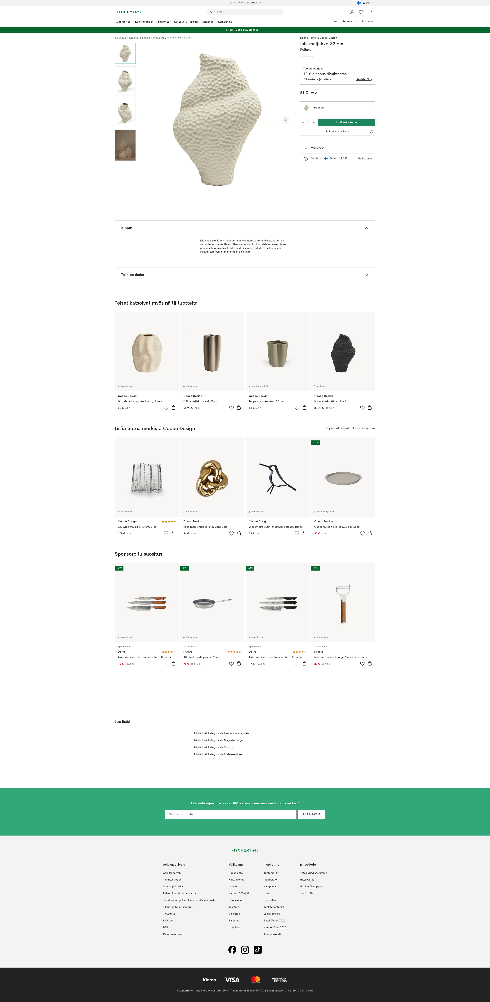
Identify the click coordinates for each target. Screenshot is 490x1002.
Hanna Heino (308, 38)
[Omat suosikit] (361, 12)
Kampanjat (225, 21)
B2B (165, 927)
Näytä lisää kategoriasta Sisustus (214, 747)
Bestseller (270, 900)
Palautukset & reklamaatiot (179, 893)
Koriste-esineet (139, 37)
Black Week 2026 (274, 920)
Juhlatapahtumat (274, 907)
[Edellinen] (149, 120)
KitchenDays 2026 (275, 927)
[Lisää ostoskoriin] (173, 407)
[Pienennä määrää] (302, 122)
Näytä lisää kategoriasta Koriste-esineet (218, 754)
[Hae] (211, 12)
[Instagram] (245, 950)
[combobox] (366, 3)
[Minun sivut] (352, 12)
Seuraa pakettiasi (173, 886)
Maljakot (158, 37)
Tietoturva (169, 913)
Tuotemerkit (350, 21)
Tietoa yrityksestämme (313, 873)
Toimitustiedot (172, 880)
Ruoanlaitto (123, 21)
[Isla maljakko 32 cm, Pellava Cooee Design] (217, 119)
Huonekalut (236, 900)
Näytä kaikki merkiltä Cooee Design (347, 428)
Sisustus (207, 21)
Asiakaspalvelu (172, 873)
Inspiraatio (368, 21)
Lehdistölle (306, 893)
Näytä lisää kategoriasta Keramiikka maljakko (221, 733)
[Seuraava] (285, 120)
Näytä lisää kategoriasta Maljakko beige (218, 740)
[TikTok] (257, 950)
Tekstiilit (234, 907)
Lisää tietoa (365, 158)
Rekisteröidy (364, 79)
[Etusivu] (128, 12)
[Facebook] (232, 950)
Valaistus (234, 913)
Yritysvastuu (307, 880)
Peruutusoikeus (172, 934)
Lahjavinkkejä (272, 913)
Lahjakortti (235, 927)
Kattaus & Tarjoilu (186, 21)
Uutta (335, 21)
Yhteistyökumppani (311, 886)
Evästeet (168, 920)
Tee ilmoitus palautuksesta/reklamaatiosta (189, 900)
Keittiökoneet (144, 21)
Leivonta (163, 21)
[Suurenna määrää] (313, 122)
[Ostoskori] (370, 12)
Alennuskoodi (272, 934)
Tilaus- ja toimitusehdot (178, 907)
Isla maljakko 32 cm (179, 37)
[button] (307, 56)
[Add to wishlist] (166, 407)
